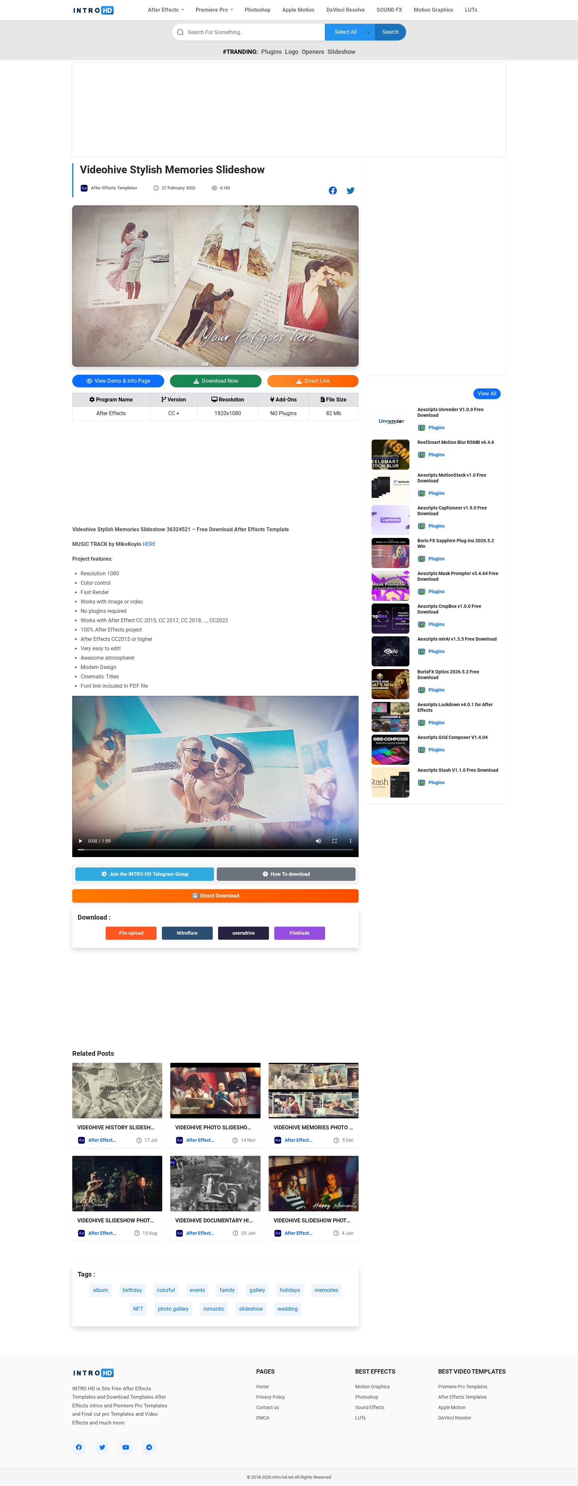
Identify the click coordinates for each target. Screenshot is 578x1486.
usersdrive (243, 933)
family (227, 1290)
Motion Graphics (372, 1386)
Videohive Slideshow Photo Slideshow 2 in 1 (335, 1220)
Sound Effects (369, 1407)
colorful (166, 1290)
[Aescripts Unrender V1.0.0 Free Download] (390, 421)
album (100, 1290)
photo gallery (173, 1309)
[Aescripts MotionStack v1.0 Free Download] (390, 487)
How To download (290, 874)
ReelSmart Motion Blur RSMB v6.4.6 (455, 442)
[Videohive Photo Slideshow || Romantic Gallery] (215, 1090)
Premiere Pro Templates (462, 1386)
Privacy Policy (270, 1397)
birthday (132, 1290)
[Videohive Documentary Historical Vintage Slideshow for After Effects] (215, 1183)
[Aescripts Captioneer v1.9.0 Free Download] (390, 520)
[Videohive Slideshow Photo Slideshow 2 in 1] (314, 1183)
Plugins (271, 51)
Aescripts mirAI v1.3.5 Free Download (457, 639)
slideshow (251, 1309)
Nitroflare (187, 933)
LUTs (360, 1417)
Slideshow (341, 51)
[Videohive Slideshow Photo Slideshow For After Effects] (117, 1183)
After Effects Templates (114, 187)
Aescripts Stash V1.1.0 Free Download (457, 770)
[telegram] (149, 1447)
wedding (288, 1309)
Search (390, 32)
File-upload (131, 933)
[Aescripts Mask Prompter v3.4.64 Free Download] (390, 585)
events (197, 1290)
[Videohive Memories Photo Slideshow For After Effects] (314, 1090)
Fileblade (300, 933)
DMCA (262, 1417)
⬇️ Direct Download (215, 896)
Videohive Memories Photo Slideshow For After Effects (352, 1127)
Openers (313, 51)
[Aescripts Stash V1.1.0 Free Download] (390, 782)
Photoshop (366, 1397)
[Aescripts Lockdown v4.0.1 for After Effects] (390, 716)
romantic (213, 1309)
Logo (291, 51)
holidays (290, 1290)
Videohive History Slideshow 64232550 (131, 1127)
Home (262, 1386)
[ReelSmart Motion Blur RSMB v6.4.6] (390, 454)
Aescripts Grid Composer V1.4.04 (452, 737)
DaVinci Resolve (454, 1417)
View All (487, 393)
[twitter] (102, 1447)
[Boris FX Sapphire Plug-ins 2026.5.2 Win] (390, 552)
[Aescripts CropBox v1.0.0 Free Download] (390, 618)
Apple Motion (452, 1407)
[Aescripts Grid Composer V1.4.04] (390, 749)
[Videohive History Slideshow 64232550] (117, 1090)
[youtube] (125, 1447)
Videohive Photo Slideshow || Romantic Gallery (242, 1127)
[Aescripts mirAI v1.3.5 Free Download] (390, 651)
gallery (257, 1290)
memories (326, 1290)
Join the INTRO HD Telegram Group (148, 874)
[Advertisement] (289, 110)
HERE (149, 544)
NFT (138, 1309)
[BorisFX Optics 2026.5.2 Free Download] (390, 683)
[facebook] (79, 1447)
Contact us (267, 1407)
